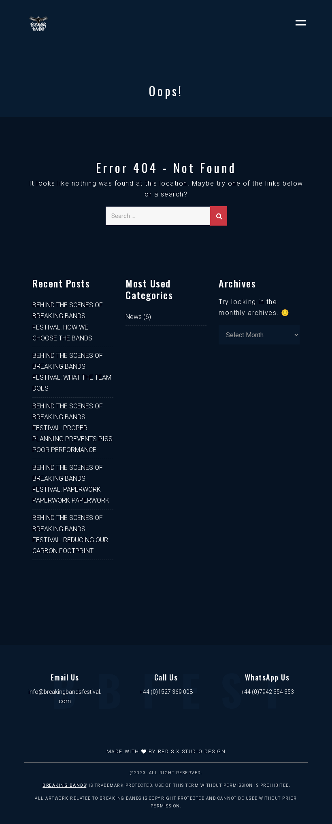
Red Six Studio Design (192, 751)
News (134, 317)
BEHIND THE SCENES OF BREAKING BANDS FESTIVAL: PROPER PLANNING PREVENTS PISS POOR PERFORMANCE (72, 428)
